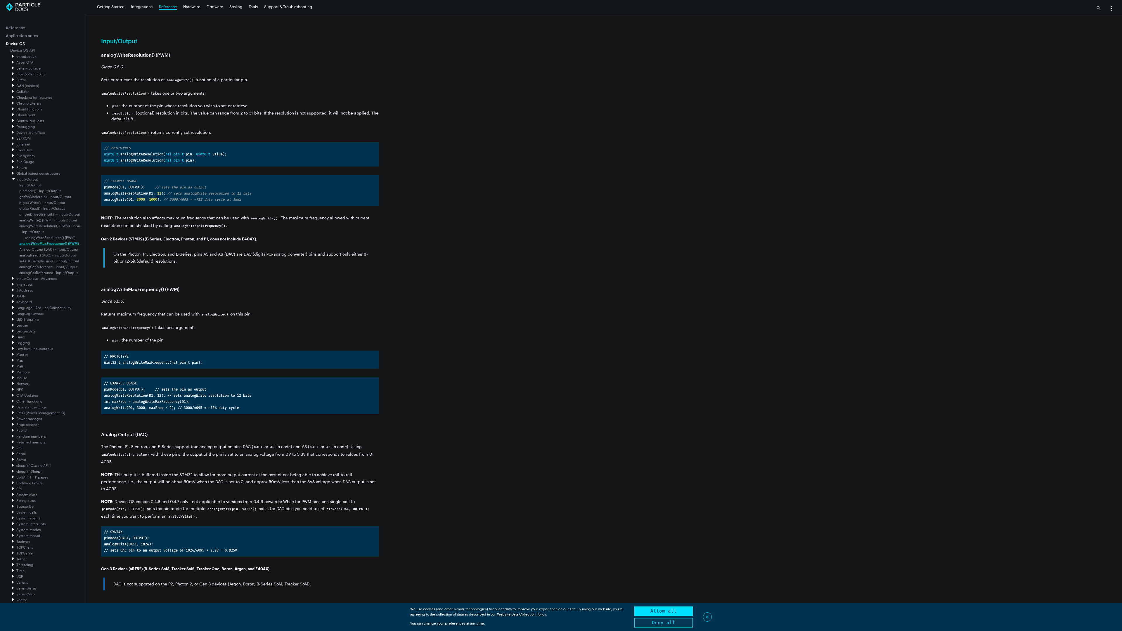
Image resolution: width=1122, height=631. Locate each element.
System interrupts (31, 524)
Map (19, 360)
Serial (21, 454)
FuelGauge (25, 162)
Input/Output (27, 179)
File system (25, 156)
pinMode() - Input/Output (40, 191)
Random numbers (31, 436)
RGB (19, 448)
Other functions (29, 401)
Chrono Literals (28, 103)
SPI (19, 489)
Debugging (25, 126)
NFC (20, 389)
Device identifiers (30, 132)
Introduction (26, 56)
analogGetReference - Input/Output (48, 273)
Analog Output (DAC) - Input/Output (48, 249)
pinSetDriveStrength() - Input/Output (49, 214)
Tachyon (23, 541)
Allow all (663, 611)
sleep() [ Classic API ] (33, 465)
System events (28, 518)
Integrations (142, 6)
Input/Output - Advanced (37, 278)
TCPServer (25, 553)
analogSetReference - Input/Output (48, 267)
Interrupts (24, 284)
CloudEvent (25, 115)
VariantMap (25, 594)
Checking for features (34, 97)
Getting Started (110, 6)
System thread (28, 535)
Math (20, 366)
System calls (26, 512)
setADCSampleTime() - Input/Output (49, 261)
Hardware (191, 6)
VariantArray (26, 588)
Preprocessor (27, 424)
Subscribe (25, 506)
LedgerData (25, 331)
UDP (19, 576)
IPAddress (24, 290)
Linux (20, 337)
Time (20, 570)
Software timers (29, 483)
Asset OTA (24, 62)
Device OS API (22, 50)
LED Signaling (27, 319)
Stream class (26, 495)
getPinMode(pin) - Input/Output (45, 197)
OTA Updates (27, 395)
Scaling (235, 6)
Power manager (29, 419)
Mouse (21, 378)
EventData (24, 150)
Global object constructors (38, 173)
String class (26, 500)
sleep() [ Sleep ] (29, 471)
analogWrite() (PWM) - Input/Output (48, 220)
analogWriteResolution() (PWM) (50, 237)
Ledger (22, 325)
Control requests (30, 121)
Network (23, 384)
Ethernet (23, 144)
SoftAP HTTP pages (32, 477)
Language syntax (30, 313)
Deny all (663, 622)
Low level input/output (34, 348)
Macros (22, 354)
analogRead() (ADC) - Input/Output (47, 255)
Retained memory (31, 442)
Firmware (215, 6)
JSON (21, 296)
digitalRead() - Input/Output (42, 208)
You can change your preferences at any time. (447, 623)
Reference (168, 6)
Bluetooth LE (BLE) (31, 74)
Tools (253, 6)
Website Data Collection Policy (521, 614)
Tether (21, 559)
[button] (1111, 9)
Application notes (22, 35)
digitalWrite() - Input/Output (42, 202)
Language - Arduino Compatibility (43, 308)
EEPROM (23, 138)
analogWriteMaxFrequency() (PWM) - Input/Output (61, 243)
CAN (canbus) (27, 86)
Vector (21, 600)
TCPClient (24, 547)
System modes (28, 530)
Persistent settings (31, 407)
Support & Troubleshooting (288, 6)
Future (21, 167)
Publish (22, 430)
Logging (23, 343)
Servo (21, 459)
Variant (22, 582)
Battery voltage (28, 68)
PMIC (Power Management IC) (40, 413)
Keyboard (24, 302)
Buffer (21, 80)
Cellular (22, 91)
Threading (24, 565)
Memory (23, 372)
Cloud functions (29, 109)
